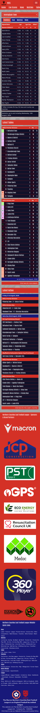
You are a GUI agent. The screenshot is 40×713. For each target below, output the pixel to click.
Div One (9, 642)
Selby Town (10, 210)
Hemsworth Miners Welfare (15, 255)
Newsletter (18, 677)
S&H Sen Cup (13, 646)
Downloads (5, 677)
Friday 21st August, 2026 (11, 296)
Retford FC (10, 144)
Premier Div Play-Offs (32, 656)
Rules (29, 675)
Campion (10, 179)
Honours (11, 677)
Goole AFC (10, 207)
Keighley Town (11, 192)
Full (2, 652)
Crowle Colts (11, 258)
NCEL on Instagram (17, 681)
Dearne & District (12, 137)
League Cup (26, 642)
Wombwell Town (12, 231)
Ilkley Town (10, 269)
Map (20, 667)
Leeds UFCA (10, 214)
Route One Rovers (12, 227)
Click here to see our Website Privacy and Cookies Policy (20, 711)
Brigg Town (10, 203)
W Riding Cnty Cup (23, 646)
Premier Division (20, 632)
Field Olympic (11, 221)
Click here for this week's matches (26, 408)
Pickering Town (12, 186)
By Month (21, 640)
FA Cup (33, 642)
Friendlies (32, 646)
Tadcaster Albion (12, 165)
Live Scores (13, 7)
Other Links (11, 685)
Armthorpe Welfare (13, 217)
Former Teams (34, 667)
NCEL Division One (8, 200)
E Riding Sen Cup (9, 644)
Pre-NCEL (24, 677)
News (22, 7)
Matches (30, 7)
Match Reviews (14, 634)
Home (3, 7)
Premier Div (28, 640)
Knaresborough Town (13, 151)
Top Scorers (4, 656)
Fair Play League (13, 656)
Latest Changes (5, 671)
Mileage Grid (26, 667)
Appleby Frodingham (13, 276)
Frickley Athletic (12, 158)
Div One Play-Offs (17, 642)
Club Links (4, 685)
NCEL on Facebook (29, 681)
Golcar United (11, 162)
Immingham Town (12, 248)
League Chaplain (15, 675)
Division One (29, 632)
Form (14, 652)
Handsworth (11, 172)
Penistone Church (12, 148)
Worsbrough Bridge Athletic (15, 134)
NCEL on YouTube (24, 683)
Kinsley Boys (11, 265)
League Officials (5, 675)
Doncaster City (11, 234)
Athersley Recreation (13, 238)
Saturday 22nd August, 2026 (12, 316)
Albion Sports (11, 182)
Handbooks (35, 675)
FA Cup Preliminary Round (11, 319)
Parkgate (10, 196)
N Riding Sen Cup (30, 644)
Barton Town (11, 168)
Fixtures (7, 632)
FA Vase (32, 658)
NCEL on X (8, 681)
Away (10, 652)
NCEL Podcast (29, 634)
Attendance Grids (14, 648)
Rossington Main (12, 175)
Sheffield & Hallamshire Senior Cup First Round (18, 353)
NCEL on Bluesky (13, 683)
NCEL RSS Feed (34, 683)
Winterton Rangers (13, 252)
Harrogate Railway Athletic (15, 262)
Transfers (21, 634)
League (13, 632)
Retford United (11, 155)
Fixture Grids (4, 648)
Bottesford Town (12, 131)
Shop (2, 681)
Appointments (14, 671)
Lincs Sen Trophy (20, 644)
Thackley (10, 189)
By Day (10, 640)
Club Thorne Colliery (13, 245)
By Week (15, 640)
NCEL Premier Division (10, 128)
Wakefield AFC (11, 224)
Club (13, 20)
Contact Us (24, 675)
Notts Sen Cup (5, 646)
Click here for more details (28, 283)
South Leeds (11, 272)
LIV (8, 241)
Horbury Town (11, 141)
